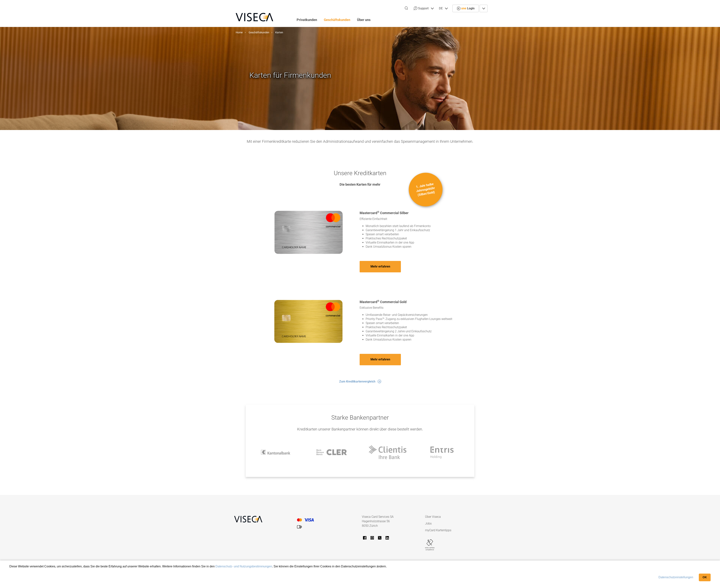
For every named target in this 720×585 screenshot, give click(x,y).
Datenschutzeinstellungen (675, 577)
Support (423, 8)
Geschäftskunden (337, 20)
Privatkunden (307, 20)
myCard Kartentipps (438, 530)
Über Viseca (433, 517)
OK (705, 577)
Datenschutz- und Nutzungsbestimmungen (243, 566)
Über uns (363, 20)
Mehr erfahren (380, 266)
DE (441, 8)
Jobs (428, 523)
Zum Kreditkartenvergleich (357, 381)
